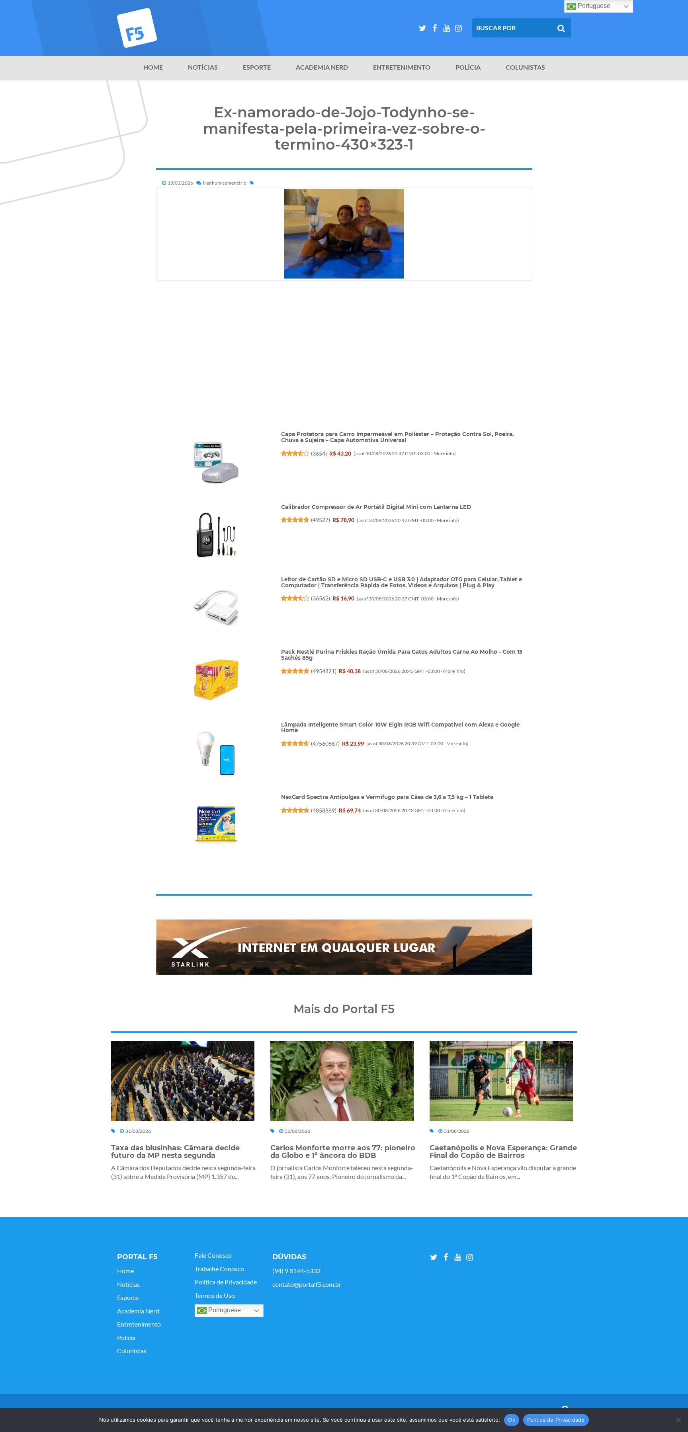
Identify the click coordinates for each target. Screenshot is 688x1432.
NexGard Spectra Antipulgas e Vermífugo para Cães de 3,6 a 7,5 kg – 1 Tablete (387, 797)
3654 (319, 453)
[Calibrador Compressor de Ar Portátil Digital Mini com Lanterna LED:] (215, 535)
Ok (511, 1419)
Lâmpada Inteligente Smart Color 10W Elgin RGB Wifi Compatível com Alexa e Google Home (400, 727)
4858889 (324, 810)
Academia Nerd (322, 67)
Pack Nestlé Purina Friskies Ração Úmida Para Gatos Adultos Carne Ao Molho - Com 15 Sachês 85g (401, 655)
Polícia (468, 67)
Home (153, 67)
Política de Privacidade (226, 1282)
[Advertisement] (344, 375)
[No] (678, 1420)
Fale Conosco (213, 1255)
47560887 (325, 743)
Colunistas (525, 67)
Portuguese (224, 1310)
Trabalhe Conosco (219, 1269)
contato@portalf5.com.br (306, 1284)
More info (444, 453)
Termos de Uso (215, 1296)
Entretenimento (401, 67)
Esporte (257, 67)
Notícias (203, 67)
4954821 (324, 671)
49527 (320, 519)
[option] (344, 947)
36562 (320, 598)
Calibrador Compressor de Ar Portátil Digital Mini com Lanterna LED (376, 507)
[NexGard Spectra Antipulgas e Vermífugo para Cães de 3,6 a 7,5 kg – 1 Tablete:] (215, 825)
